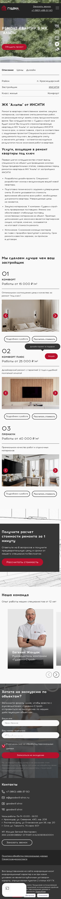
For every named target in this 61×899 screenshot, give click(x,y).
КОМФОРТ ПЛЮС (13, 357)
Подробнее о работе (17, 339)
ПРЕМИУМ (8, 434)
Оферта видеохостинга (14, 859)
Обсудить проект (14, 47)
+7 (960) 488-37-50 (42, 10)
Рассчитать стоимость (44, 339)
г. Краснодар (9, 819)
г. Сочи (5, 825)
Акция (51, 356)
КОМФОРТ (9, 279)
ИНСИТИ (54, 87)
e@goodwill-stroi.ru (17, 797)
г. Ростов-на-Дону (11, 822)
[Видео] (14, 890)
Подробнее (41, 892)
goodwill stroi (14, 803)
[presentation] (49, 675)
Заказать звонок (42, 6)
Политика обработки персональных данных (25, 856)
